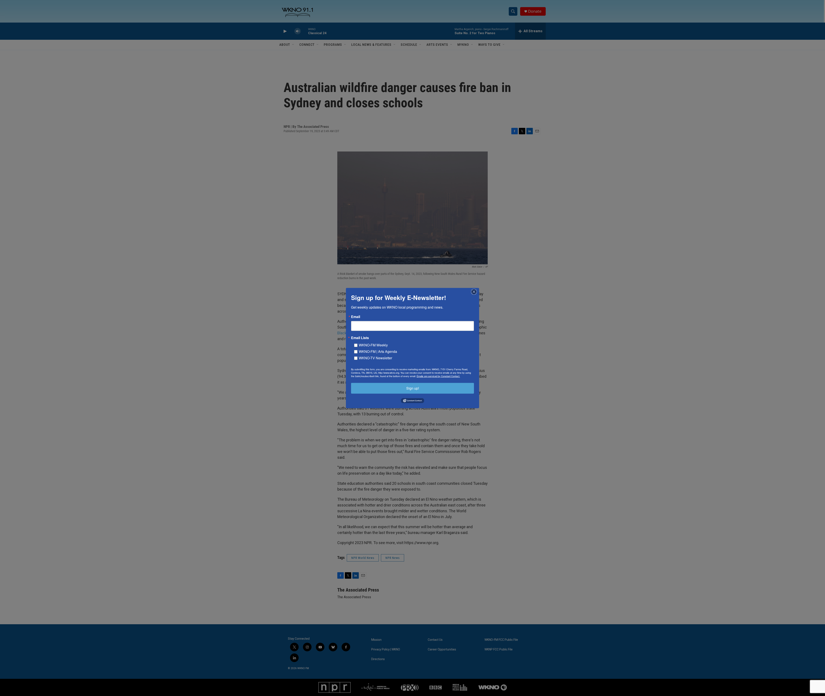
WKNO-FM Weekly (373, 344)
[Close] (475, 291)
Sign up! (412, 387)
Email (355, 316)
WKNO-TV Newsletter (375, 357)
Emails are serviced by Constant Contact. (438, 376)
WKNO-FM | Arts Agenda (378, 351)
